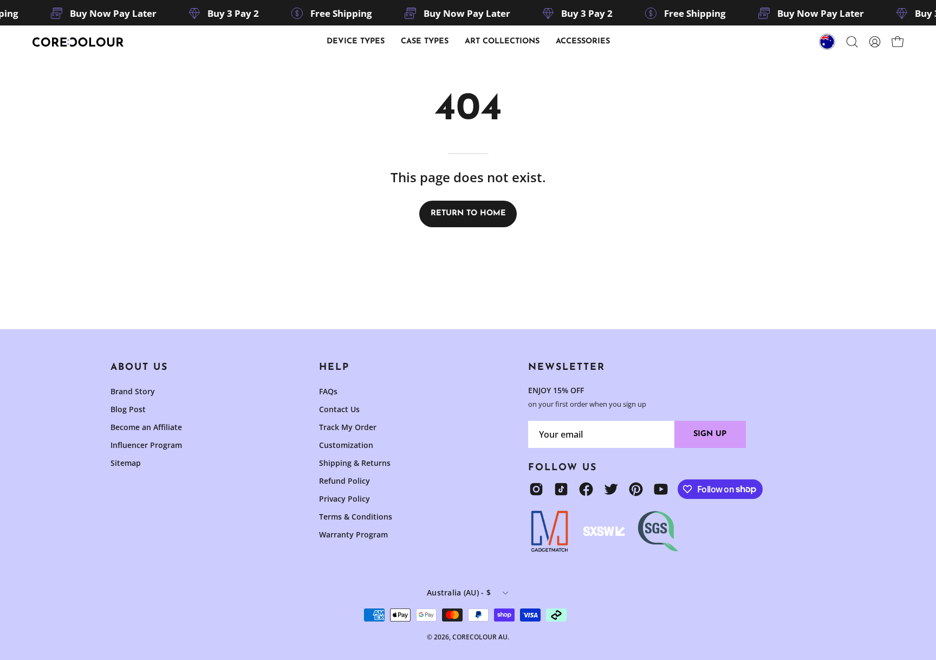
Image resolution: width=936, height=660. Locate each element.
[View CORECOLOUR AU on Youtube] (661, 489)
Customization (346, 445)
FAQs (328, 391)
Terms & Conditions (355, 516)
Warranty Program (353, 534)
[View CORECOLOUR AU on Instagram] (536, 489)
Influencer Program (146, 445)
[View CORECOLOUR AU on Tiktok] (561, 489)
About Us (139, 367)
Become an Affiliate (146, 427)
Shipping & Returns (355, 463)
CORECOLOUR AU (480, 637)
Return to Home (468, 213)
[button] (425, 41)
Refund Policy (344, 481)
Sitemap (125, 463)
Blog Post (128, 409)
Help (334, 367)
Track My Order (347, 427)
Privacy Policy (344, 499)
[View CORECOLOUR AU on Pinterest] (636, 489)
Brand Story (132, 391)
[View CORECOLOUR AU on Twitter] (611, 489)
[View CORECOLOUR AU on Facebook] (586, 489)
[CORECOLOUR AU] (78, 42)
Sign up (709, 434)
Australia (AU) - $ (459, 592)
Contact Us (339, 409)
